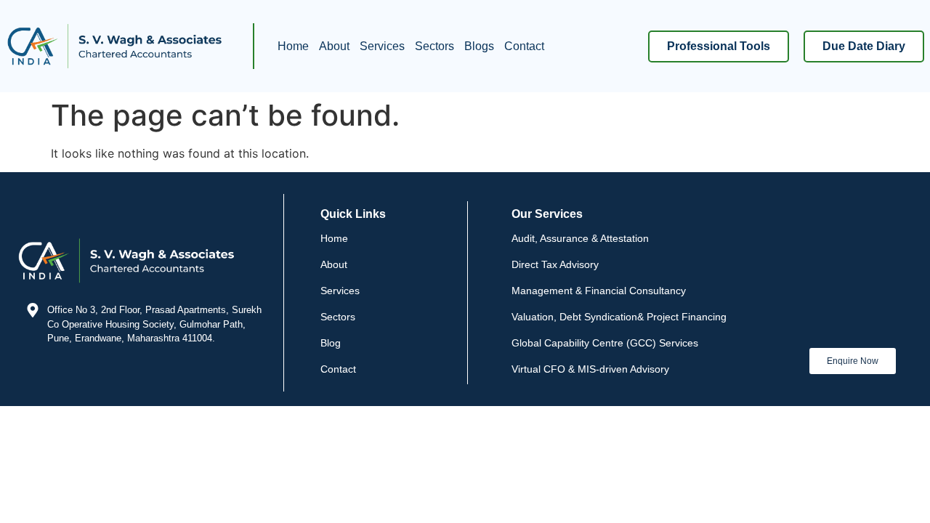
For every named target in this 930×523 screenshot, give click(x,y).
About (334, 46)
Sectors (434, 46)
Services (382, 46)
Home (293, 46)
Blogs (479, 46)
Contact (524, 46)
